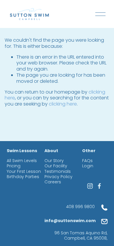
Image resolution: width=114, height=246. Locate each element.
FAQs (87, 160)
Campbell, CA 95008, (85, 238)
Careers (52, 181)
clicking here (63, 104)
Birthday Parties (23, 176)
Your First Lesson (24, 171)
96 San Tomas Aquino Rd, (80, 233)
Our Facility (55, 165)
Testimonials (57, 171)
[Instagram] (90, 186)
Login (87, 165)
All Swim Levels (22, 160)
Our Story (54, 160)
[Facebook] (99, 186)
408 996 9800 (80, 206)
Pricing (13, 165)
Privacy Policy (58, 176)
